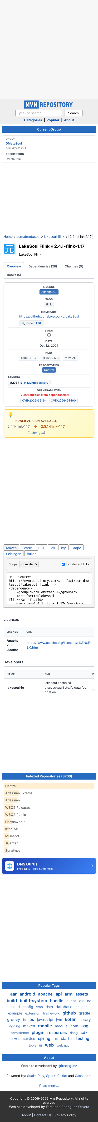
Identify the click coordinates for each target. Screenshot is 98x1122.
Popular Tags (49, 985)
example (15, 1013)
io (25, 1020)
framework (52, 1013)
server (15, 1038)
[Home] (49, 107)
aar (14, 993)
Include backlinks (77, 564)
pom (28, 358)
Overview (14, 266)
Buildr (31, 554)
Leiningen (13, 554)
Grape (76, 548)
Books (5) (14, 275)
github (70, 1012)
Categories (33, 120)
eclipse (81, 1007)
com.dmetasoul (28, 236)
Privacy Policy (65, 1115)
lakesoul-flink (54, 236)
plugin (38, 1032)
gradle (84, 1013)
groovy (14, 1019)
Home (8, 236)
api (59, 993)
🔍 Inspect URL (31, 323)
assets (81, 994)
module (62, 1026)
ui (41, 1045)
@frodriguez (67, 1066)
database (65, 1006)
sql (56, 1039)
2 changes (36, 433)
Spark (50, 1076)
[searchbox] (38, 113)
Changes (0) (74, 266)
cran (40, 1007)
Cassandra (83, 1076)
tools (33, 1045)
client (71, 1000)
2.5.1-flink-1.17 (53, 426)
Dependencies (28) (43, 266)
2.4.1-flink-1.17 (69, 246)
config (28, 1007)
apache (46, 994)
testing (82, 1038)
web (50, 1045)
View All (70, 358)
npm (74, 1026)
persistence (20, 1033)
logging (15, 1026)
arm (69, 994)
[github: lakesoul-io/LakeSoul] (49, 335)
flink (49, 304)
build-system (34, 1000)
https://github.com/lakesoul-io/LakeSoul (49, 316)
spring (45, 1038)
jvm (59, 1019)
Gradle (27, 548)
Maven (11, 548)
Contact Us (42, 1115)
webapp (63, 1045)
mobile (45, 1025)
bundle (57, 1000)
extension (33, 1013)
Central (49, 370)
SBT (41, 548)
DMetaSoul (14, 143)
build (12, 1000)
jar (50, 358)
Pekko (62, 1076)
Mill (52, 548)
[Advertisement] (49, 49)
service (29, 1038)
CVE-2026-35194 (34, 400)
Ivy (63, 548)
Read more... (49, 1086)
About (69, 120)
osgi (85, 1026)
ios (32, 1019)
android (28, 993)
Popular (53, 120)
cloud (15, 1007)
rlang (74, 1033)
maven (29, 1026)
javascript (45, 1019)
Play (41, 1076)
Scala (31, 1076)
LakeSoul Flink (34, 246)
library (85, 1019)
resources (57, 1032)
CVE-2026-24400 (63, 400)
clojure (85, 1000)
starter (67, 1038)
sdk (84, 1032)
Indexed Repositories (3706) (49, 776)
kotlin (71, 1019)
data (50, 1007)
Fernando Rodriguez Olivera (67, 1107)
